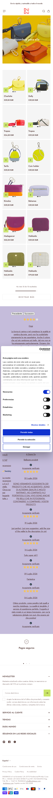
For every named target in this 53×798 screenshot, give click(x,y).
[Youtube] (15, 742)
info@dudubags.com (33, 781)
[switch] (46, 400)
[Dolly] (39, 82)
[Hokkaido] (39, 221)
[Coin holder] (39, 151)
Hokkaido (32, 236)
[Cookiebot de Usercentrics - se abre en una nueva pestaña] (39, 349)
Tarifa (6, 166)
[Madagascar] (14, 221)
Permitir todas (26, 432)
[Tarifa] (14, 151)
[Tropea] (14, 116)
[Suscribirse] (47, 693)
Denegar (26, 447)
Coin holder (33, 166)
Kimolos (7, 200)
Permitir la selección (26, 440)
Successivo (29, 313)
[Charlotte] (14, 82)
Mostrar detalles (38, 425)
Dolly (30, 96)
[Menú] (4, 11)
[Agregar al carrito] (5, 90)
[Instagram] (4, 742)
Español (5, 760)
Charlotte (8, 96)
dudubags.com (8, 783)
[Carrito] (48, 11)
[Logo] (26, 11)
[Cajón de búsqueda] (43, 11)
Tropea (7, 131)
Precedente (17, 313)
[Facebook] (9, 742)
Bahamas (32, 200)
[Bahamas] (39, 186)
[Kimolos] (14, 186)
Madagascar (9, 236)
